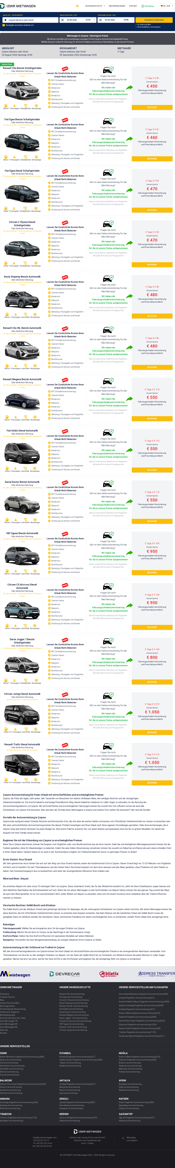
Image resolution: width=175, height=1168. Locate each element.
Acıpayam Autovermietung (71, 1108)
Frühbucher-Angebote (9, 1012)
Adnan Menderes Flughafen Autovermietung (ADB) (22, 1057)
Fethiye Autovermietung (129, 1072)
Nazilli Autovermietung (129, 1090)
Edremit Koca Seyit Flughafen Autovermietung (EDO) (142, 1021)
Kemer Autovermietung (69, 1090)
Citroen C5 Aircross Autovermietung (75, 1021)
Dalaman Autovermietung (130, 1066)
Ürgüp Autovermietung (129, 1108)
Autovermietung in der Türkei (12, 1018)
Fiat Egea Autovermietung (70, 997)
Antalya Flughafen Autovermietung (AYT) (137, 1009)
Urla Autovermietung (9, 1063)
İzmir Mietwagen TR (9, 1021)
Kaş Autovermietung (68, 1093)
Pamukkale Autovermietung (71, 1105)
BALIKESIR (6, 1080)
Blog (2, 1000)
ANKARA (5, 1098)
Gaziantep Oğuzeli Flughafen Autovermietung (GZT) (141, 1036)
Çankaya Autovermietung (11, 1105)
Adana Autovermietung (69, 1121)
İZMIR (3, 1053)
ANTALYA (64, 1080)
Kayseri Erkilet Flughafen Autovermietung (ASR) (140, 1028)
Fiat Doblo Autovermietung (71, 1009)
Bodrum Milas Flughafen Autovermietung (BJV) (139, 1013)
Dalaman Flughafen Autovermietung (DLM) (137, 1017)
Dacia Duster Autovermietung (72, 1012)
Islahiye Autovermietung (129, 1121)
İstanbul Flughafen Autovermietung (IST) (137, 998)
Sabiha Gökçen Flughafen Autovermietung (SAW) (80, 1060)
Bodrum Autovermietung (130, 1063)
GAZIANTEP (126, 1114)
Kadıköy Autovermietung (70, 1066)
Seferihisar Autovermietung (12, 1066)
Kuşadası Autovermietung (130, 1084)
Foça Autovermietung (9, 1075)
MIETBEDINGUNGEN (117, 6)
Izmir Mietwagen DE (8, 1027)
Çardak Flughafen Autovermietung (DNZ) (77, 1102)
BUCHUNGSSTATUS (94, 6)
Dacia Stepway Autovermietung (73, 1003)
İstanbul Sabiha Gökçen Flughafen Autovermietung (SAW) (144, 1002)
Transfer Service (7, 997)
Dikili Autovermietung (9, 1072)
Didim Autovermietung (129, 1087)
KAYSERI (124, 1098)
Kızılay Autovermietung (10, 1108)
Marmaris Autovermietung (130, 1069)
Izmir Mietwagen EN (8, 1024)
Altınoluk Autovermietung (11, 1093)
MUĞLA (123, 1053)
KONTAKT (133, 6)
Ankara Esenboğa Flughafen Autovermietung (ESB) (141, 1005)
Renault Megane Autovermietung (74, 1015)
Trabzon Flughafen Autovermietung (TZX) (137, 1032)
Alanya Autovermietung (69, 1087)
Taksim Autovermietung (70, 1063)
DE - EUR (166, 6)
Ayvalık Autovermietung (10, 1090)
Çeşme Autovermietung (10, 1060)
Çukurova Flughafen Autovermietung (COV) (138, 1024)
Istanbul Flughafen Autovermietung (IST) (77, 1057)
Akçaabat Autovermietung (11, 1121)
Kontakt (3, 1033)
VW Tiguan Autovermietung (71, 1024)
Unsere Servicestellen (9, 1003)
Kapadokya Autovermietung (131, 1105)
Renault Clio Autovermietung (72, 994)
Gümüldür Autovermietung (11, 1069)
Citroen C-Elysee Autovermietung (74, 1000)
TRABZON (5, 1114)
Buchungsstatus (7, 1006)
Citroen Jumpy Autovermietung (73, 1030)
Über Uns (4, 1030)
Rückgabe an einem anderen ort (20, 25)
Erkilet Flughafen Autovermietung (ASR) (136, 1102)
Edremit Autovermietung (11, 1087)
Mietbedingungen (7, 1015)
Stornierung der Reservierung (13, 1009)
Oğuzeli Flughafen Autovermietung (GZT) (137, 1118)
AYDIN (122, 1080)
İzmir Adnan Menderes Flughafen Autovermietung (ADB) (143, 994)
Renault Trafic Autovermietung (73, 1027)
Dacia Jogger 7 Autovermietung (73, 1018)
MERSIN (63, 1114)
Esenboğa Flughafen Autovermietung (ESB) (19, 1102)
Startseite (4, 994)
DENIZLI (63, 1098)
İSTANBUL (65, 1053)
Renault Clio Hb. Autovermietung (73, 1006)
